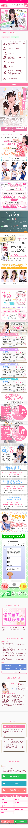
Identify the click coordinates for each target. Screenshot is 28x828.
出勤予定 (17, 799)
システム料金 (4, 802)
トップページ (4, 799)
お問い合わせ (4, 809)
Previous (3, 616)
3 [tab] (16, 634)
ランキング (17, 806)
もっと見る (14, 672)
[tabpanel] (14, 629)
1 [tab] (12, 634)
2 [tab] (14, 634)
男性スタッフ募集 (19, 809)
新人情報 (17, 802)
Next (24, 616)
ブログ (2, 812)
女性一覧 (3, 806)
